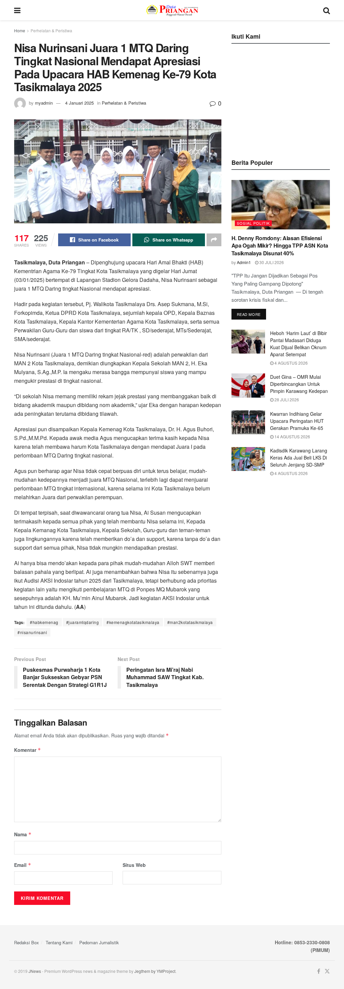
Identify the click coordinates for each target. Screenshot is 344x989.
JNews (35, 971)
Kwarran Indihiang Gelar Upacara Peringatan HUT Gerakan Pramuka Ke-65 (297, 420)
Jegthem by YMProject (154, 971)
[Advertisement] (281, 99)
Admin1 (244, 262)
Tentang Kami (59, 942)
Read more (249, 314)
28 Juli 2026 (286, 399)
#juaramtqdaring (82, 622)
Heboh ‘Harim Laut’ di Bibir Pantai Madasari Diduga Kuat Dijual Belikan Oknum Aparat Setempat (298, 344)
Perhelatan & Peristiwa (51, 30)
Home (19, 30)
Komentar (27, 749)
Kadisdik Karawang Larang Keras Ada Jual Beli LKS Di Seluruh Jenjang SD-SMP (298, 457)
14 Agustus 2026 (291, 436)
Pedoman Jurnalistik (99, 942)
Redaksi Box (26, 942)
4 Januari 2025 (79, 103)
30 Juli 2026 (271, 262)
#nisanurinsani (32, 632)
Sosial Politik (253, 223)
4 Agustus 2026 (290, 363)
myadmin (44, 103)
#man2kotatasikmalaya (190, 622)
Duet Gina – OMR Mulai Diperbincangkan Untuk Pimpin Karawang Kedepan (299, 383)
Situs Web (134, 865)
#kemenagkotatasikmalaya (133, 622)
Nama (23, 834)
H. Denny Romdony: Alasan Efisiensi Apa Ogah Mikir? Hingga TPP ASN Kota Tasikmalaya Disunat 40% (279, 245)
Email (22, 865)
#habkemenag (44, 622)
